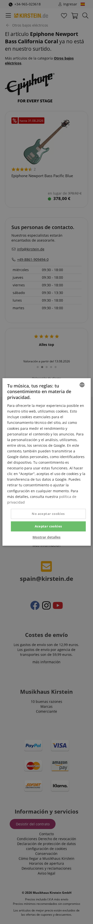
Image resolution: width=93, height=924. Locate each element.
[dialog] (46, 462)
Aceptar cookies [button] (48, 526)
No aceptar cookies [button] (48, 513)
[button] (46, 537)
